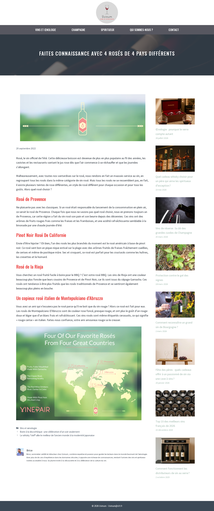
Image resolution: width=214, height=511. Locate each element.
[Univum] (107, 12)
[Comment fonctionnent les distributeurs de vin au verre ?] (175, 461)
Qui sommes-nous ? (141, 30)
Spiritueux (107, 30)
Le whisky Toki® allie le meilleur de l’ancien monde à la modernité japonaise (57, 435)
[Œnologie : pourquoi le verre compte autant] (175, 122)
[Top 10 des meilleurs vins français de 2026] (175, 414)
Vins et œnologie (45, 30)
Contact (174, 30)
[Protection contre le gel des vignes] (175, 268)
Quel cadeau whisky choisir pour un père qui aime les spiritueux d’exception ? (174, 181)
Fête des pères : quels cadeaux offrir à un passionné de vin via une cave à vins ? (173, 374)
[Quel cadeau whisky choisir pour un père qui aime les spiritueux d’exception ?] (175, 169)
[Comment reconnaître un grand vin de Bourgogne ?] (175, 315)
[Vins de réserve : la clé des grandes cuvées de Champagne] (175, 221)
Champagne (78, 30)
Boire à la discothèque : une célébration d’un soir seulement (50, 431)
